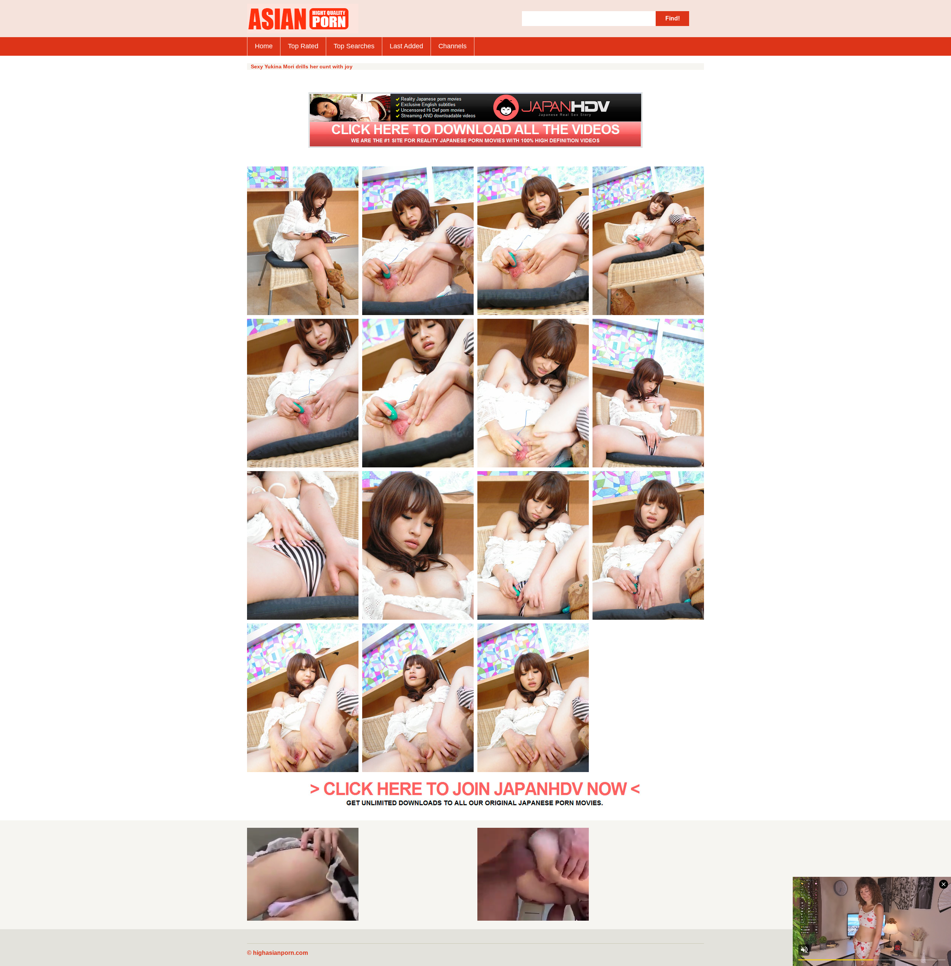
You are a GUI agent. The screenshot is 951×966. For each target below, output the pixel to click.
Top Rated (303, 46)
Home (264, 46)
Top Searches (354, 46)
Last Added (406, 46)
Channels (452, 46)
